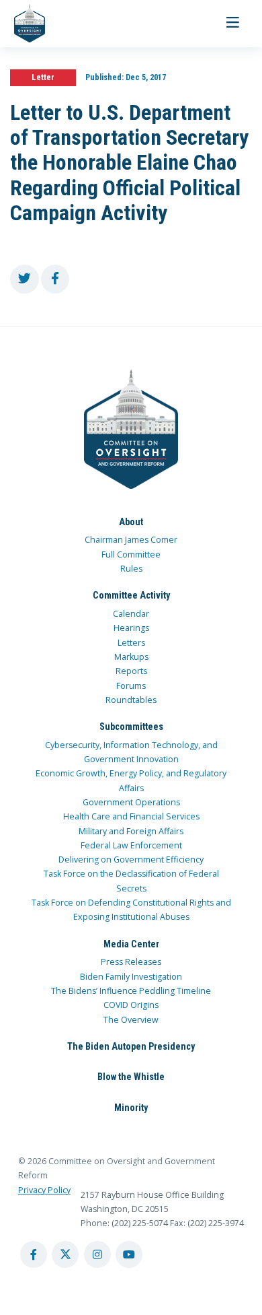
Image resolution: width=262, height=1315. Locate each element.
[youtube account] (129, 1254)
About (131, 521)
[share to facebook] (55, 279)
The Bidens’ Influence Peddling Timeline (131, 991)
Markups (131, 657)
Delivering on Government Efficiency (131, 859)
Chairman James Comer (131, 539)
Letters (131, 642)
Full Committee (131, 554)
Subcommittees (131, 726)
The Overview (131, 1019)
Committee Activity (131, 595)
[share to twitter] (24, 279)
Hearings (131, 628)
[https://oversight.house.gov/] (22, 23)
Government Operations (131, 802)
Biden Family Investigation (131, 976)
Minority (131, 1107)
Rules (131, 568)
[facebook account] (33, 1254)
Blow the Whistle (131, 1076)
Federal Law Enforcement (131, 845)
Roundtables (131, 700)
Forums (131, 686)
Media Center (131, 944)
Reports (131, 671)
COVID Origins (131, 1005)
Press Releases (131, 962)
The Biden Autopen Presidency (131, 1046)
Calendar (131, 613)
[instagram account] (97, 1254)
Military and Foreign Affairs (131, 831)
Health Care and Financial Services (131, 816)
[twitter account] (65, 1254)
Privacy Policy (44, 1190)
